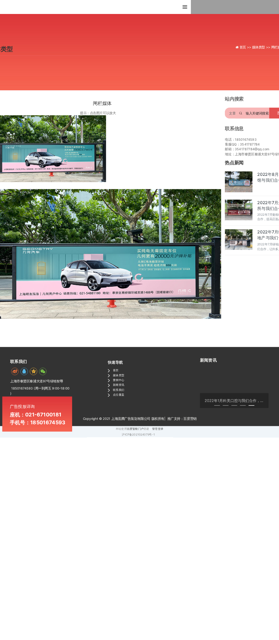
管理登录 (157, 428)
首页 (115, 370)
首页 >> (246, 47)
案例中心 (118, 380)
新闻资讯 (118, 384)
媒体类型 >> (261, 47)
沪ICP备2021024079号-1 (138, 434)
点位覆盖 (118, 394)
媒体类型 (118, 375)
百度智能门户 (135, 428)
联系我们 (118, 389)
